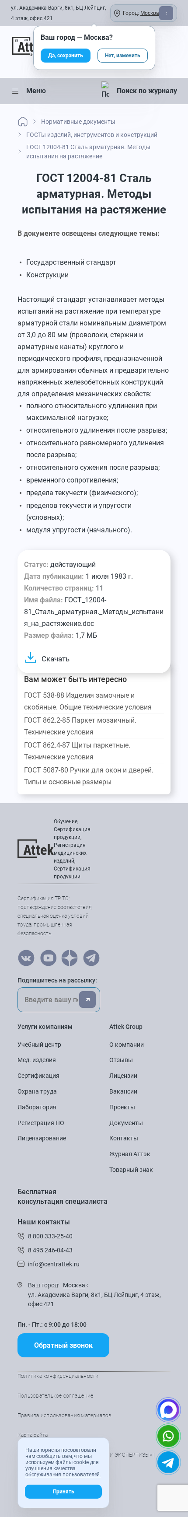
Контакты (123, 1138)
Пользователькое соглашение (55, 1396)
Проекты (122, 1107)
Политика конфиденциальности (57, 1376)
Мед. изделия (36, 1059)
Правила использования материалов (64, 1415)
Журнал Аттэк (129, 1153)
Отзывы (121, 1059)
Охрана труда (37, 1091)
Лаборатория (36, 1107)
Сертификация (38, 1075)
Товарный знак (131, 1169)
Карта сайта (32, 1435)
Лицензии (123, 1075)
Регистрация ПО (40, 1122)
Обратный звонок (63, 1345)
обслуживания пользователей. (63, 1475)
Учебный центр (39, 1044)
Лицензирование (41, 1138)
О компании (126, 1044)
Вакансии (123, 1091)
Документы (126, 1122)
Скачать (56, 658)
